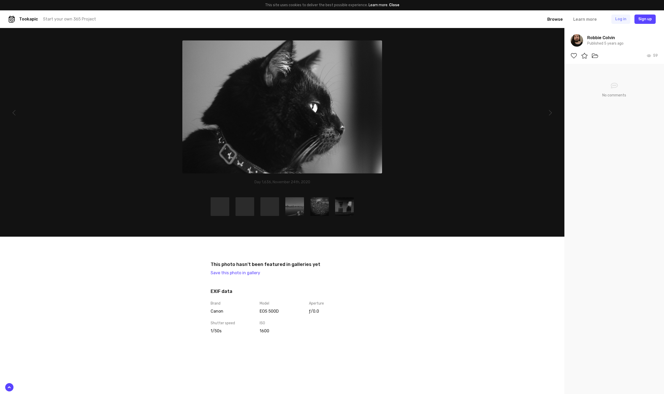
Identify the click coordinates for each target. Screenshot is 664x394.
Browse (555, 19)
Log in (620, 19)
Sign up (645, 19)
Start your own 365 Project (69, 19)
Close (394, 5)
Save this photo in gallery (235, 272)
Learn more (378, 5)
